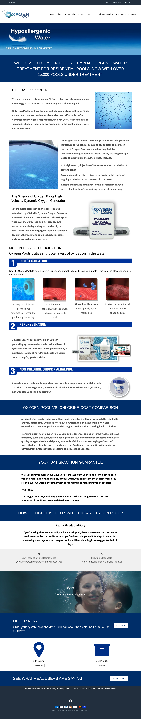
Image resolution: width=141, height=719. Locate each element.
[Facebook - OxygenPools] (70, 700)
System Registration (55, 688)
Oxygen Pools (30, 688)
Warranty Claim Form (72, 688)
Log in (108, 3)
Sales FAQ (100, 688)
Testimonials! (119, 678)
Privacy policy (84, 710)
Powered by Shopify (72, 710)
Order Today (102, 661)
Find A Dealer (110, 688)
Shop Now (120, 626)
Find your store (39, 661)
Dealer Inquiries (88, 688)
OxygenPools (60, 710)
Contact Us (39, 665)
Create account (116, 3)
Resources (41, 688)
